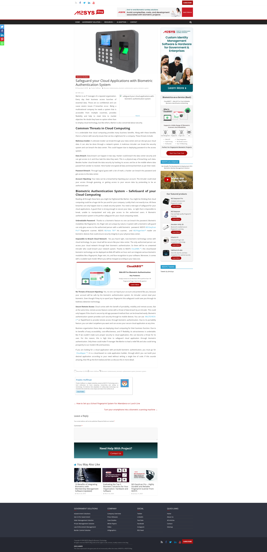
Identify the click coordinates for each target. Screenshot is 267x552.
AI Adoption (121, 22)
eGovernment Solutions (82, 514)
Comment (78, 426)
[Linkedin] (2, 35)
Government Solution (91, 22)
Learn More (135, 285)
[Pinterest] (2, 39)
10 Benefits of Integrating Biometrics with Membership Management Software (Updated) (86, 487)
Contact (133, 22)
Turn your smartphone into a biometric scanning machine (130, 409)
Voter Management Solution (84, 520)
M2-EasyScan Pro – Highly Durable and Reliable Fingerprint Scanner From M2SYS (142, 487)
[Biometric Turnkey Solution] (155, 9)
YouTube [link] (140, 520)
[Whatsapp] (2, 43)
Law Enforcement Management (85, 527)
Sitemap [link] (170, 527)
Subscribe (187, 3)
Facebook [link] (140, 524)
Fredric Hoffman (96, 88)
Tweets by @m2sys (167, 271)
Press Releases (112, 517)
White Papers (112, 524)
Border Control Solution (82, 530)
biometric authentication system (128, 88)
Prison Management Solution (84, 524)
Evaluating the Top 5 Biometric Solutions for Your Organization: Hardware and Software (115, 487)
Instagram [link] (140, 527)
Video (109, 527)
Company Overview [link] (114, 514)
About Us (170, 517)
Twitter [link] (139, 514)
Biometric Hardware (82, 77)
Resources (108, 22)
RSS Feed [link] (140, 530)
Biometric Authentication (111, 88)
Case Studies (111, 520)
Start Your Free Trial (177, 153)
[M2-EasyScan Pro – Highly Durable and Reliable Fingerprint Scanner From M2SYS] (143, 469)
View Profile (80, 391)
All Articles (170, 520)
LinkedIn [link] (140, 517)
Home (77, 22)
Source (138, 116)
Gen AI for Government (82, 517)
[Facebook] (2, 31)
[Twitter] (2, 27)
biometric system (144, 88)
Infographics (111, 530)
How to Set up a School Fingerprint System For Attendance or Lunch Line (107, 403)
